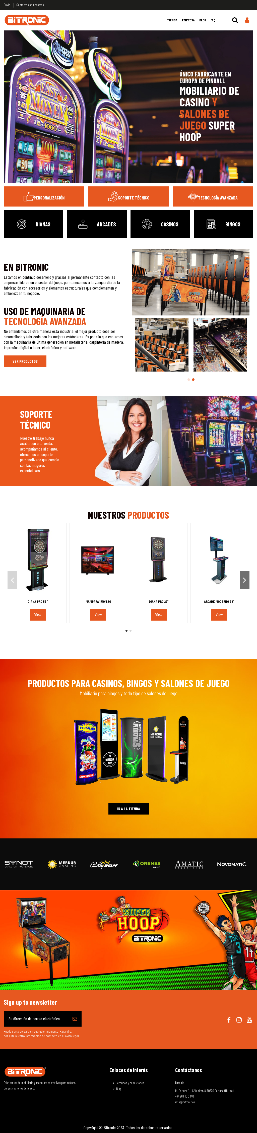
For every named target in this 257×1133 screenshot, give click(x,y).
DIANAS (43, 224)
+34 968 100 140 (184, 1096)
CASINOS (169, 224)
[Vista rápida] (37, 594)
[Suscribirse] (75, 1019)
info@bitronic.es (185, 1102)
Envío (7, 5)
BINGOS (232, 224)
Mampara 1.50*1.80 (98, 601)
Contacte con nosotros (30, 5)
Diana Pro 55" (38, 601)
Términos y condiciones (130, 1083)
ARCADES (106, 224)
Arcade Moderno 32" (219, 601)
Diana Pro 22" (159, 601)
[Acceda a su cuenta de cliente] (247, 20)
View (37, 614)
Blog (118, 1088)
